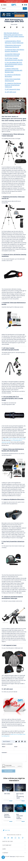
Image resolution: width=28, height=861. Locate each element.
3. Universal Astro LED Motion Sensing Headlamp (14, 50)
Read (10, 801)
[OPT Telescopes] (14, 5)
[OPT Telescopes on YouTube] (12, 838)
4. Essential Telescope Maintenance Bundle (12, 55)
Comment (4, 752)
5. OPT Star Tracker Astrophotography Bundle (14, 59)
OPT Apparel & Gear (10, 645)
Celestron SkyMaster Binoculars (13, 499)
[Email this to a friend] (23, 27)
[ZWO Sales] (8, 787)
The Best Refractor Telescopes (7, 816)
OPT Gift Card (8, 689)
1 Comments (6, 820)
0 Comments (6, 800)
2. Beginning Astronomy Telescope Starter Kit (13, 46)
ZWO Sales (7, 793)
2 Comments (18, 820)
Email (16, 746)
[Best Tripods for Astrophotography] (20, 787)
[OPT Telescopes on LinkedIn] (19, 838)
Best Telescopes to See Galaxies (19, 816)
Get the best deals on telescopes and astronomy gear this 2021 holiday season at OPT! (14, 35)
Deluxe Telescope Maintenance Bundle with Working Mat (13, 450)
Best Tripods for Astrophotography (20, 796)
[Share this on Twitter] (4, 27)
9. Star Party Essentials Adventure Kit (12, 80)
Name (4, 746)
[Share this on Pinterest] (17, 27)
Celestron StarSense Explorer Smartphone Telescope (12, 597)
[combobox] (14, 8)
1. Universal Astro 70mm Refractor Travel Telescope (14, 42)
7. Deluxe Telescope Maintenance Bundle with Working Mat (13, 70)
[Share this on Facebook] (10, 27)
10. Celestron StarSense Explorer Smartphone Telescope (13, 85)
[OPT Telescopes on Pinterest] (23, 838)
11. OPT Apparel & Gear (12, 89)
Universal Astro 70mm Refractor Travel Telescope (13, 135)
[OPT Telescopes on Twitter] (8, 838)
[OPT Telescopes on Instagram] (15, 838)
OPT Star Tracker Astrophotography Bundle (10, 349)
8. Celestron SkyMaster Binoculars (13, 75)
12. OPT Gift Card (10, 92)
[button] (3, 857)
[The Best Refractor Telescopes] (8, 808)
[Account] (22, 5)
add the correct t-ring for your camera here (14, 439)
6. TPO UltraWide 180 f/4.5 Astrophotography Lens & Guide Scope (13, 64)
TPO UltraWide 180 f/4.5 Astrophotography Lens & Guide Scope (12, 398)
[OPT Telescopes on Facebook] (5, 838)
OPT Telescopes (11, 856)
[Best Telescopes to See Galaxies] (20, 808)
